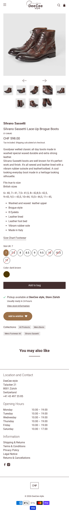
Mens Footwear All (13, 334)
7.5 (13, 251)
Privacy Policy (11, 450)
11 (6, 259)
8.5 (27, 251)
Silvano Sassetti (14, 123)
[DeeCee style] (34, 5)
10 (49, 251)
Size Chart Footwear (14, 237)
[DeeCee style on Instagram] (8, 465)
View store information (18, 306)
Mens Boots (39, 327)
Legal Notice (10, 453)
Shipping (20, 142)
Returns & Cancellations (16, 457)
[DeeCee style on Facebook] (4, 465)
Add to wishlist (15, 316)
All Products (24, 327)
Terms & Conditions (14, 446)
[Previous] (24, 80)
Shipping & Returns (14, 442)
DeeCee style (38, 496)
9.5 (41, 251)
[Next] (44, 80)
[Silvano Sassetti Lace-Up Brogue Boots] (34, 44)
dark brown (6, 274)
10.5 (58, 251)
